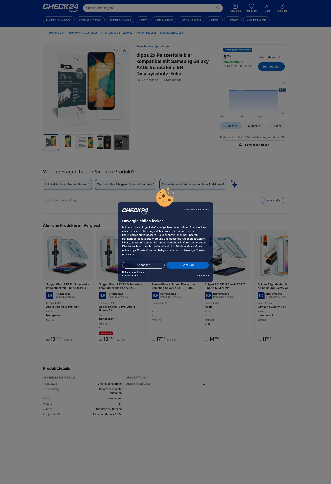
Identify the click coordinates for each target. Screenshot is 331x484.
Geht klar (188, 265)
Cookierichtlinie (130, 275)
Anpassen (143, 265)
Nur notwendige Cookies (196, 209)
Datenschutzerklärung (133, 272)
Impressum (203, 275)
